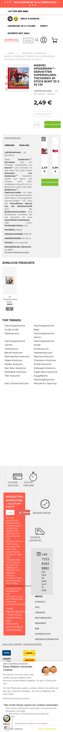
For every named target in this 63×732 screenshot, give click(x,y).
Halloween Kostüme (44, 368)
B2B (37, 628)
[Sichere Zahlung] (17, 476)
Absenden (26, 512)
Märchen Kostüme (44, 356)
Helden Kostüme (13, 364)
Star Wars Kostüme (15, 368)
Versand (40, 612)
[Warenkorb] (54, 40)
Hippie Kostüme (13, 360)
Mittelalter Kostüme (15, 372)
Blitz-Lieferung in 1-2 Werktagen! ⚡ (36, 2)
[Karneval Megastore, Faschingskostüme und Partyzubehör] (12, 40)
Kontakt (40, 601)
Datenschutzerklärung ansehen (16, 698)
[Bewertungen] (45, 503)
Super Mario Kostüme (45, 372)
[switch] (6, 727)
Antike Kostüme (42, 364)
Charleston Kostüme (45, 360)
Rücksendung (43, 617)
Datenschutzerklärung (19, 586)
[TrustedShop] (13, 18)
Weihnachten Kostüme (17, 356)
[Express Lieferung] (39, 531)
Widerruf (40, 623)
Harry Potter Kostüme (16, 383)
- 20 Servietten (45, 92)
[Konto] (44, 40)
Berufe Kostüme (13, 352)
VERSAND (9, 145)
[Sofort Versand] (33, 476)
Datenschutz (43, 634)
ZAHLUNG (24, 145)
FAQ (37, 607)
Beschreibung (13, 138)
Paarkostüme (12, 333)
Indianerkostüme (43, 352)
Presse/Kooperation (47, 639)
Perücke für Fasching (45, 383)
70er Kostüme (12, 375)
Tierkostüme (11, 349)
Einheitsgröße (42, 114)
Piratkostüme (41, 349)
